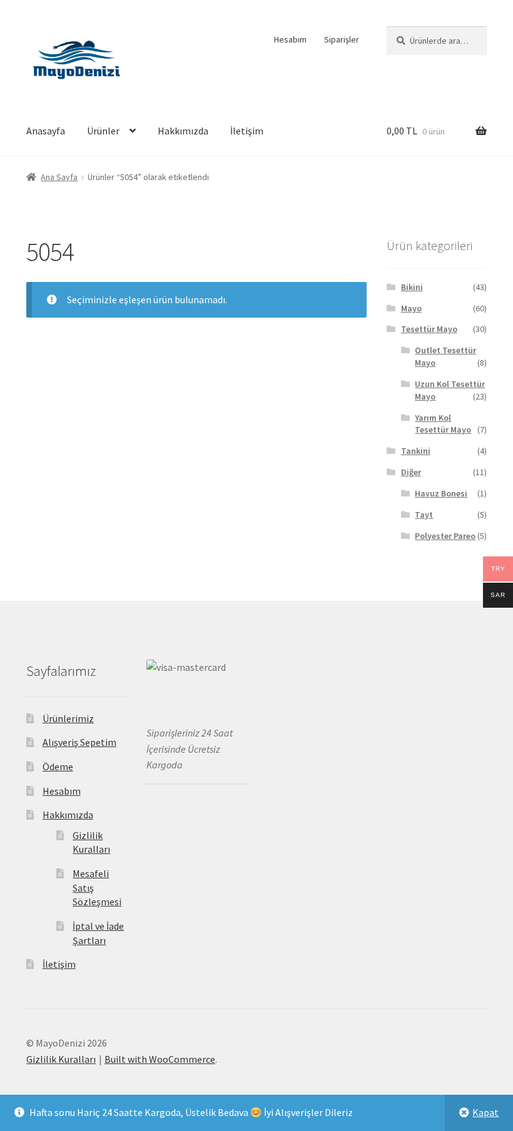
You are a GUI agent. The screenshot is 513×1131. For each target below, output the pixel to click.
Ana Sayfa (59, 177)
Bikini (412, 287)
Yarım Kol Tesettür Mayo (443, 424)
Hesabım (290, 39)
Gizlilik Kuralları (61, 1059)
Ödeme (58, 766)
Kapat (485, 1112)
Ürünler (103, 130)
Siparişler (341, 39)
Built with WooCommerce (159, 1059)
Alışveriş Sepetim (79, 742)
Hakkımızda (183, 130)
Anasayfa (45, 130)
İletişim (246, 130)
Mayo (411, 308)
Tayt (424, 514)
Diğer (411, 472)
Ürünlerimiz (68, 718)
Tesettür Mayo (429, 328)
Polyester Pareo (445, 535)
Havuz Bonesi (441, 493)
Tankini (415, 450)
